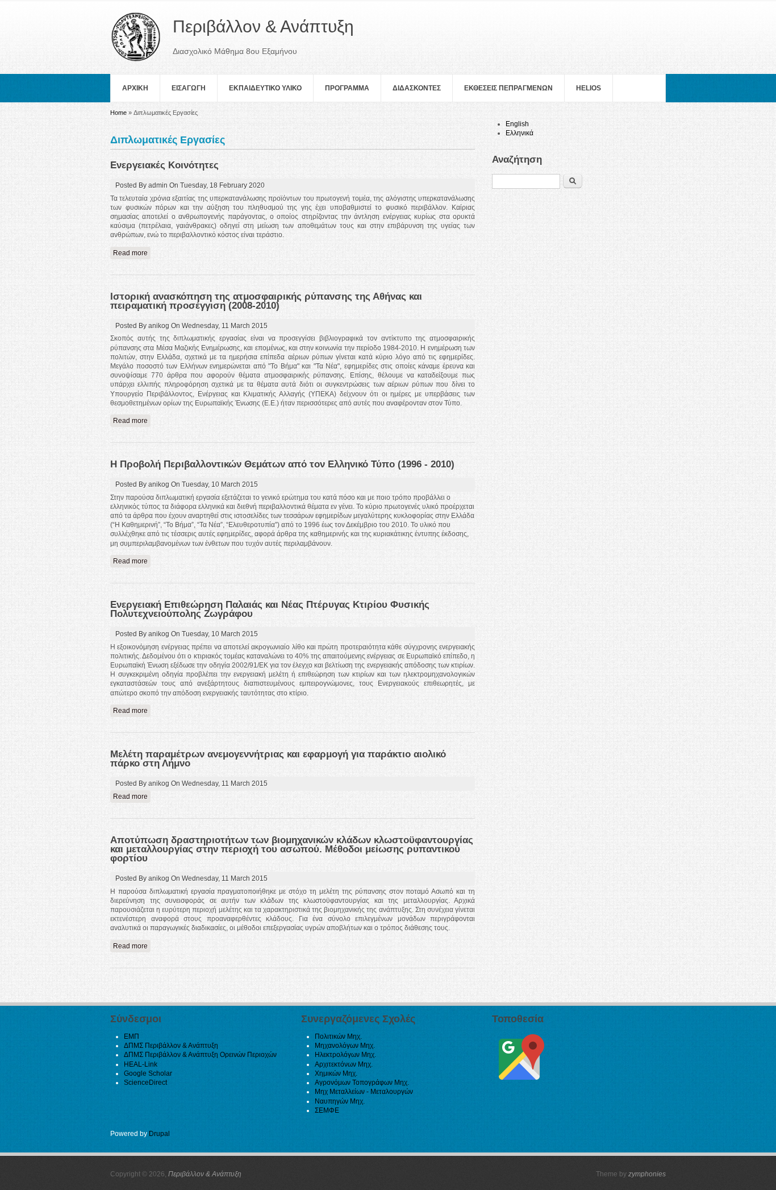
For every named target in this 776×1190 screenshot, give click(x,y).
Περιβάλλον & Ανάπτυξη (204, 1174)
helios (588, 88)
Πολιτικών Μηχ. (338, 1036)
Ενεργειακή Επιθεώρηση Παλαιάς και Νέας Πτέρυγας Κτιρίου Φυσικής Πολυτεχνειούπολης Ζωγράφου (269, 609)
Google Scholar (148, 1073)
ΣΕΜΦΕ (327, 1110)
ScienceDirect (145, 1083)
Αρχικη (135, 88)
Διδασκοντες (417, 88)
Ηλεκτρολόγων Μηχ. (345, 1055)
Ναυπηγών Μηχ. (340, 1101)
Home (118, 112)
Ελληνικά (519, 133)
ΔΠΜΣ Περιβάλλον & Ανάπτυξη (171, 1046)
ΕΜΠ (131, 1036)
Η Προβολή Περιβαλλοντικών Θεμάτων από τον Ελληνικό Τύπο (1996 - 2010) (282, 464)
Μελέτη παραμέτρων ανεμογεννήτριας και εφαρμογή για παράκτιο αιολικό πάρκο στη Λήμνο (278, 759)
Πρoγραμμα (347, 88)
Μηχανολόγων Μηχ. (345, 1046)
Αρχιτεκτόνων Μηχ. (344, 1064)
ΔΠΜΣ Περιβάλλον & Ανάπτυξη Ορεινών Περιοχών (200, 1055)
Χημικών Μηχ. (336, 1073)
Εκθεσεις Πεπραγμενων (508, 88)
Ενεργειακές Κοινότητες (164, 165)
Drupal (159, 1134)
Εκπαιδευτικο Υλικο (265, 88)
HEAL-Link (140, 1064)
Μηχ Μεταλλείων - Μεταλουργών (364, 1092)
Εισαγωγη (189, 88)
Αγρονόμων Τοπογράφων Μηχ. (362, 1083)
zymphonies (647, 1174)
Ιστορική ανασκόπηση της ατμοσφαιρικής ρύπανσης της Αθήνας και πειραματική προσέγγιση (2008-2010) (266, 301)
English (517, 124)
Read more (132, 253)
